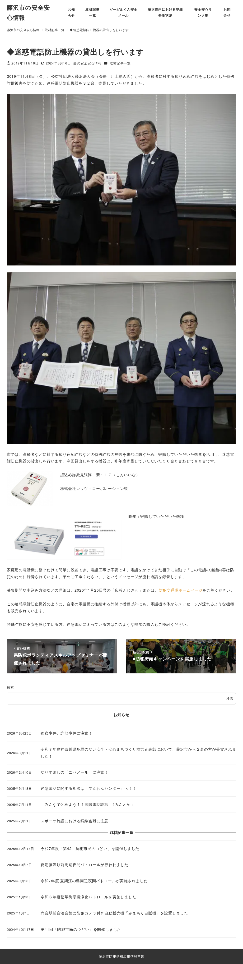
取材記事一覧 (120, 63)
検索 (10, 687)
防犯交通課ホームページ (181, 590)
